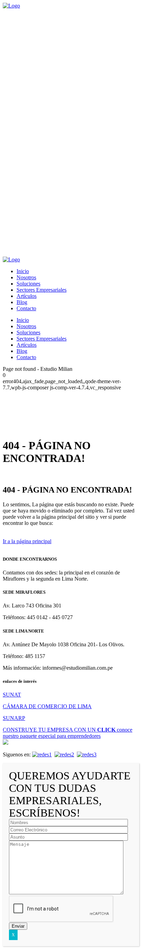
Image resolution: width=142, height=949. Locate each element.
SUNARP (14, 718)
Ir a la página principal (27, 541)
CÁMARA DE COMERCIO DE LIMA (47, 706)
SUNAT (12, 695)
